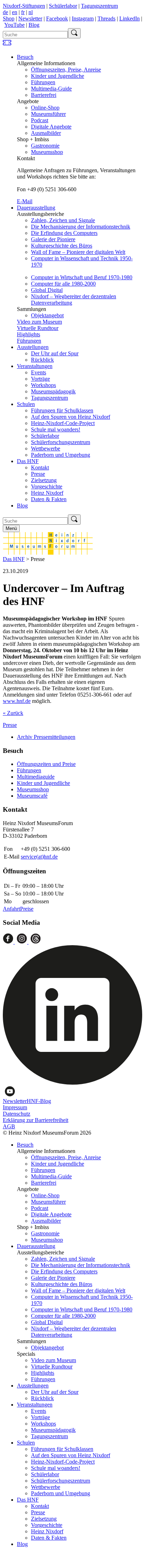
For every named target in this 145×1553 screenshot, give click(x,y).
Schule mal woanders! (55, 429)
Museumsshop (47, 152)
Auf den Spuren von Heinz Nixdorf (70, 417)
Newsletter (30, 18)
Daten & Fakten (49, 499)
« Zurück (13, 713)
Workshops (43, 385)
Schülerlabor (63, 6)
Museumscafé (32, 796)
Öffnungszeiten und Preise (46, 764)
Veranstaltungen (34, 366)
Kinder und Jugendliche (57, 76)
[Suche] (74, 33)
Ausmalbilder (46, 133)
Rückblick (42, 360)
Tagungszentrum (99, 6)
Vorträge (40, 379)
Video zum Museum (39, 322)
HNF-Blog (39, 1101)
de (5, 12)
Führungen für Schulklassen (62, 410)
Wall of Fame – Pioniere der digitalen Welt (78, 252)
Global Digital (47, 290)
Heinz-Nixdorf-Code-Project (63, 423)
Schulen (26, 404)
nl (31, 12)
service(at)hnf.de (39, 857)
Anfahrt (11, 909)
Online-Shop (45, 108)
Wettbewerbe (45, 448)
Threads (106, 18)
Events (38, 372)
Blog (34, 25)
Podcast (39, 120)
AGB (9, 1126)
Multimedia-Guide (51, 89)
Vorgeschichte (46, 486)
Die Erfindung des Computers (64, 233)
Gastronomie (45, 146)
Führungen (43, 82)
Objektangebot (47, 315)
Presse (38, 474)
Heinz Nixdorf (47, 493)
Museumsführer (48, 114)
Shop (8, 18)
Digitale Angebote (51, 127)
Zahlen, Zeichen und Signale (63, 220)
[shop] (7, 45)
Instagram (83, 18)
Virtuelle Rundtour (37, 328)
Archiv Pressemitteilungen (46, 737)
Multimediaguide (36, 777)
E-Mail (24, 201)
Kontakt (40, 467)
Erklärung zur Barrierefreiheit (35, 1120)
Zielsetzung (44, 480)
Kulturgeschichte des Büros (61, 246)
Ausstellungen (33, 347)
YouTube (14, 25)
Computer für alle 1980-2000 (63, 284)
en (14, 12)
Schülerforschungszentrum (60, 442)
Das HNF (28, 461)
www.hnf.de (17, 701)
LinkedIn (129, 18)
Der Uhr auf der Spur (54, 353)
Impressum (15, 1107)
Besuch (25, 57)
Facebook (57, 18)
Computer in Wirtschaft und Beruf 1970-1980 (81, 277)
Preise (26, 909)
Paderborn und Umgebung (60, 455)
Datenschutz (16, 1114)
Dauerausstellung (36, 208)
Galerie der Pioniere (53, 239)
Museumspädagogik (53, 391)
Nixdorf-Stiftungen (24, 6)
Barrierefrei (43, 95)
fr (23, 12)
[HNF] (48, 553)
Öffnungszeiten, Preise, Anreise (66, 70)
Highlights (28, 334)
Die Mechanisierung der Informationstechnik (80, 227)
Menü (11, 528)
